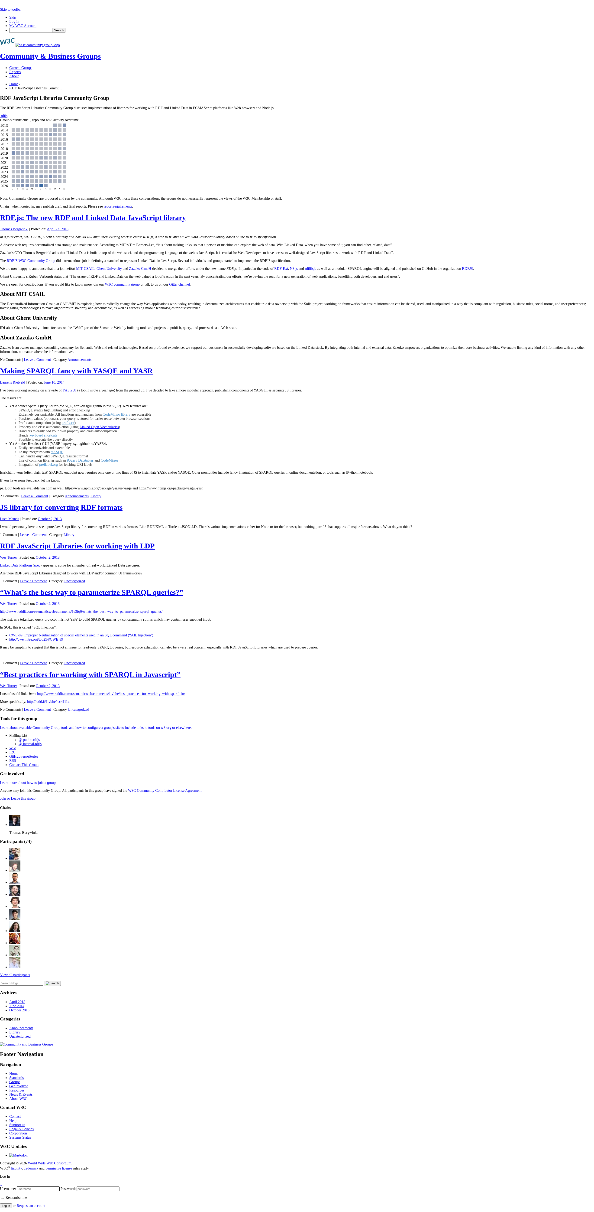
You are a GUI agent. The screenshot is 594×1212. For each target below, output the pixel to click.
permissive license (58, 1168)
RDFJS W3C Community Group (31, 261)
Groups (14, 1082)
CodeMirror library (116, 414)
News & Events (20, 1094)
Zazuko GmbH (140, 268)
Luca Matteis (9, 519)
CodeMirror (109, 460)
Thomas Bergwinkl (14, 229)
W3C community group (122, 284)
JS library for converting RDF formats (61, 507)
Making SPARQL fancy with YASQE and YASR (76, 371)
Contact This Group (24, 765)
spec (37, 565)
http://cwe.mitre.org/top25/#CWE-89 (36, 639)
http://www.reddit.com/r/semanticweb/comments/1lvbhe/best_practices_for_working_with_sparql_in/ (111, 694)
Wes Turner (8, 557)
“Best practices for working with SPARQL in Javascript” (90, 674)
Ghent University (109, 268)
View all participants (15, 975)
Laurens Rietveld (12, 382)
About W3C (18, 1099)
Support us (17, 1125)
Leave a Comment (37, 360)
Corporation (18, 1133)
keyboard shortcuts (43, 435)
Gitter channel (179, 284)
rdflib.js (310, 268)
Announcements (79, 360)
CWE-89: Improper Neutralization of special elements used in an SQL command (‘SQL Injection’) (81, 635)
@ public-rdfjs (29, 740)
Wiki (12, 748)
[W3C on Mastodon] (18, 1155)
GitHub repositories (23, 756)
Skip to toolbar (11, 9)
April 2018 (17, 1002)
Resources (16, 1090)
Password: (68, 1189)
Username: (8, 1189)
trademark (31, 1168)
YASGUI (69, 390)
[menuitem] (301, 30)
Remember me (16, 1197)
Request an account (31, 1206)
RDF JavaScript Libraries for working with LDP (77, 546)
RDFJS (467, 268)
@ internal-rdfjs (30, 744)
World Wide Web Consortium (49, 1163)
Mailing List (18, 735)
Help (12, 1121)
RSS (12, 760)
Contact (15, 1116)
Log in (6, 1206)
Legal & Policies (21, 1129)
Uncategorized (74, 581)
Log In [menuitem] (14, 21)
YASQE (57, 452)
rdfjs (3, 116)
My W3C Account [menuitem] (22, 26)
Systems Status (20, 1137)
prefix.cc (68, 423)
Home (13, 84)
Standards (16, 1078)
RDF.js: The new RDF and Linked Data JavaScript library (93, 217)
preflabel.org (48, 464)
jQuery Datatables (80, 460)
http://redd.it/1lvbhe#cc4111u (48, 702)
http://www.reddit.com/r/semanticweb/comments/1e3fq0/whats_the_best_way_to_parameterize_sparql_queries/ (81, 611)
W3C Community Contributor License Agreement (164, 790)
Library (95, 496)
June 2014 (16, 1006)
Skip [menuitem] (12, 17)
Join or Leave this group (18, 798)
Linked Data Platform (16, 565)
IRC (12, 752)
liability (16, 1168)
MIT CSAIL (85, 268)
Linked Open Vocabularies (99, 427)
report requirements (118, 206)
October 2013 (19, 1010)
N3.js (294, 268)
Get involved (18, 1086)
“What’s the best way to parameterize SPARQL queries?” (91, 592)
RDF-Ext (281, 268)
